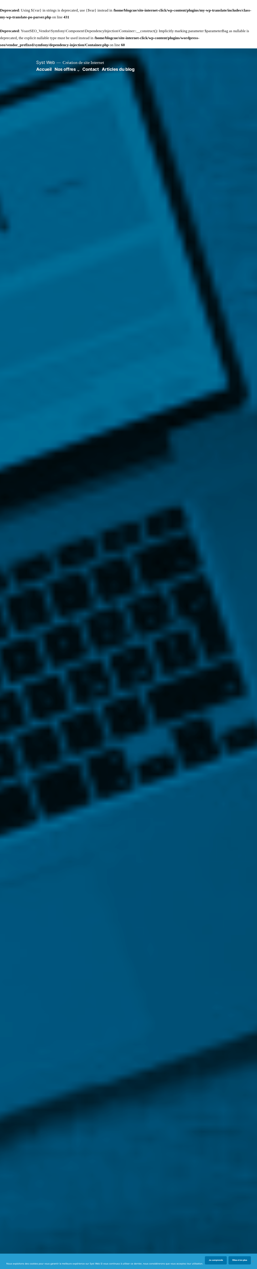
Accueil (44, 69)
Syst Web (45, 62)
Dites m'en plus (239, 1260)
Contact (90, 69)
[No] (252, 1261)
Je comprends (216, 1260)
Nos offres (65, 69)
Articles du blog (118, 69)
